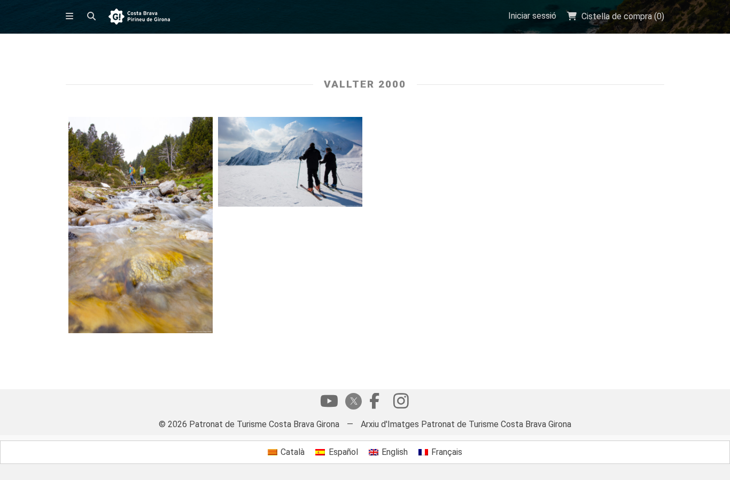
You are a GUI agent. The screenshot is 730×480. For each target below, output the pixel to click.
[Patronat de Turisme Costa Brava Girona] (139, 17)
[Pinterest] (400, 403)
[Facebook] (374, 403)
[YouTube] (329, 403)
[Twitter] (351, 402)
